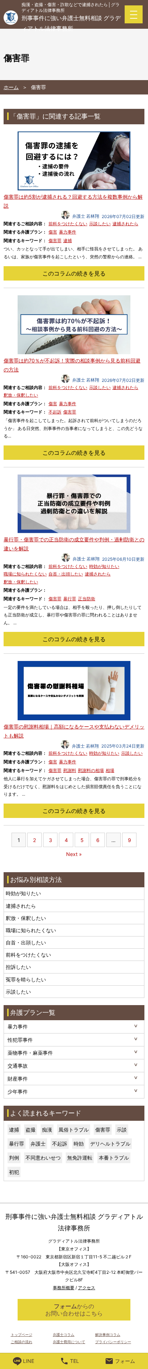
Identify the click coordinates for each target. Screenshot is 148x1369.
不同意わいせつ (43, 1158)
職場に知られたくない (25, 574)
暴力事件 (67, 232)
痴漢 (47, 1130)
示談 (122, 1130)
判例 (14, 1158)
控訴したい (18, 967)
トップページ (21, 1334)
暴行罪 (69, 598)
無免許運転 (79, 1158)
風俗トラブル (74, 1130)
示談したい (100, 223)
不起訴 (54, 412)
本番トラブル (114, 1158)
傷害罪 (54, 240)
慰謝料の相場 (91, 770)
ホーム (11, 87)
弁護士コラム (63, 1334)
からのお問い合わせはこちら (74, 1310)
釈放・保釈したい (21, 395)
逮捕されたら (125, 223)
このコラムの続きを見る (74, 273)
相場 (110, 770)
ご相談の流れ (21, 1342)
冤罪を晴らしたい (26, 979)
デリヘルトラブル (110, 1144)
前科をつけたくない (67, 223)
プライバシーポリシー (113, 1342)
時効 (79, 1144)
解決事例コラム (107, 1334)
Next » (74, 854)
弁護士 (38, 1144)
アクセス (86, 1287)
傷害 (52, 232)
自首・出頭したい (65, 574)
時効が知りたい (104, 566)
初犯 (14, 1172)
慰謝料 (69, 770)
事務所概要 (63, 1287)
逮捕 (67, 240)
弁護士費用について (69, 1342)
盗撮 (31, 1130)
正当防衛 (86, 598)
